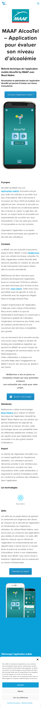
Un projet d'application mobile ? (21, 95)
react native (16, 288)
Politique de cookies (13, 703)
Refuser (20, 691)
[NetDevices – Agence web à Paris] (4, 3)
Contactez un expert (20, 571)
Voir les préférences (20, 698)
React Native (7, 413)
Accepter (20, 685)
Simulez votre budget (22, 397)
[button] (37, 659)
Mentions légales (27, 703)
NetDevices (33, 253)
